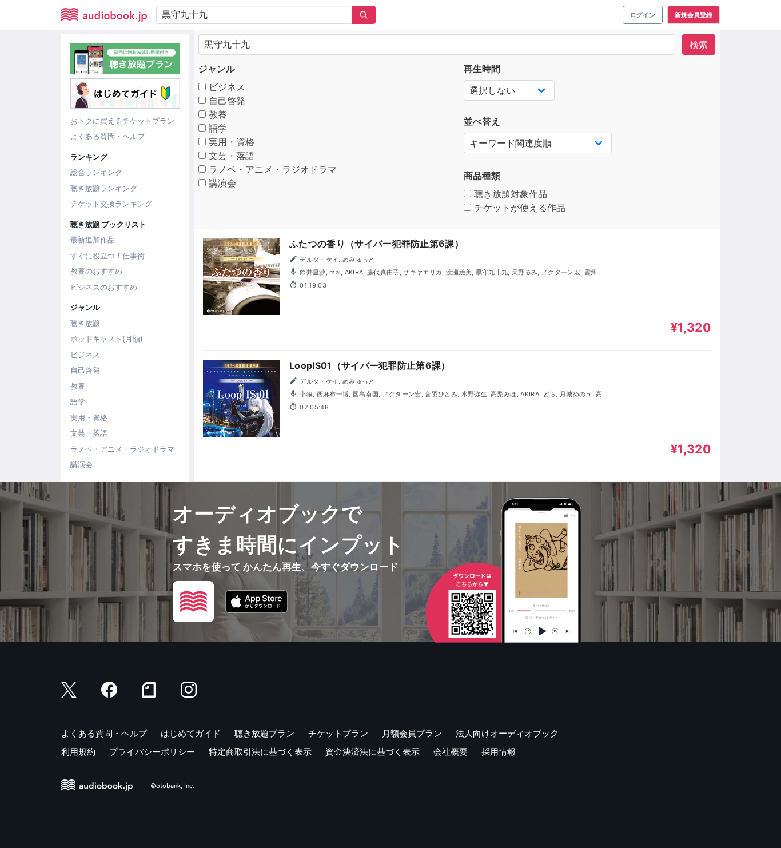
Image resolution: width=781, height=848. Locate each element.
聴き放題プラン (264, 733)
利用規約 (78, 751)
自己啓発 (85, 370)
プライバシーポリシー (152, 751)
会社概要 (450, 751)
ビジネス (85, 354)
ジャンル (216, 68)
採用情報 (498, 751)
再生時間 (482, 68)
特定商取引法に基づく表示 (260, 751)
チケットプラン (338, 733)
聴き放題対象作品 (509, 194)
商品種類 (482, 175)
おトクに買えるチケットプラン (122, 120)
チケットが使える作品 (518, 207)
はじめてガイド (191, 733)
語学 (77, 401)
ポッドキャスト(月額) (106, 338)
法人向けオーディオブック (507, 733)
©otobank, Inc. (172, 786)
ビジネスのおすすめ (103, 287)
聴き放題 (85, 323)
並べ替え (482, 121)
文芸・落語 (88, 432)
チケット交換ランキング (111, 203)
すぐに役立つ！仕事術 (107, 255)
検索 (699, 44)
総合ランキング (96, 172)
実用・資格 (88, 417)
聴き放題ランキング (103, 188)
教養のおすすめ (96, 271)
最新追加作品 (92, 239)
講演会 (81, 464)
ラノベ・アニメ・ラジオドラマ (122, 448)
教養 (77, 386)
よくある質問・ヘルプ (107, 136)
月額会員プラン (412, 733)
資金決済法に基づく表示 (372, 751)
